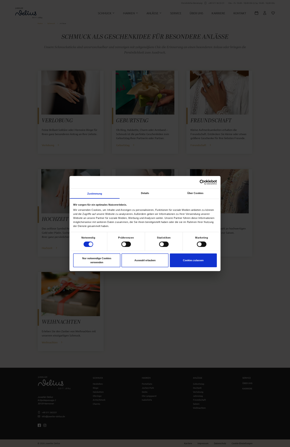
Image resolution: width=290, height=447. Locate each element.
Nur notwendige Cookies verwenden (96, 260)
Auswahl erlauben (145, 260)
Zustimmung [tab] (94, 193)
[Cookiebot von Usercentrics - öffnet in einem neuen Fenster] (202, 182)
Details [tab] (145, 193)
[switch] (126, 244)
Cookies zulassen (193, 260)
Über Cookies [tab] (195, 193)
